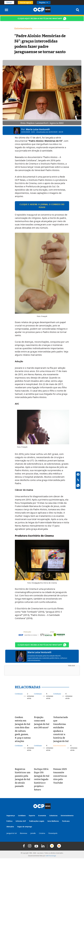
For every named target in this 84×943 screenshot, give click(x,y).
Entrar (9, 2)
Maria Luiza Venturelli (38, 129)
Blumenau (23, 833)
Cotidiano (19, 694)
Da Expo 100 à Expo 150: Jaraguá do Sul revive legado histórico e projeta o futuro (41, 779)
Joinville (33, 833)
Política (9, 821)
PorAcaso (66, 821)
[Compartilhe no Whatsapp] (78, 486)
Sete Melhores (53, 821)
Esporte (32, 815)
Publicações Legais (36, 821)
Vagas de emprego (24, 827)
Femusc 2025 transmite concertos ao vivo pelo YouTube (60, 776)
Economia (42, 815)
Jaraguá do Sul (11, 833)
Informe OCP (21, 821)
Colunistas (53, 815)
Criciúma (42, 833)
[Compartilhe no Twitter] (78, 480)
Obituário (10, 827)
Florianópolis (52, 833)
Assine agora (25, 2)
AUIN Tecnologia (51, 856)
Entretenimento (59, 746)
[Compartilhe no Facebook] (78, 475)
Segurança (10, 815)
